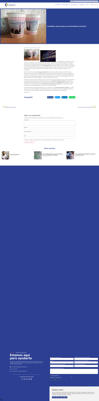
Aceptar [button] (54, 397)
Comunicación (81, 4)
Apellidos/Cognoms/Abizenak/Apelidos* (82, 357)
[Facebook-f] (22, 379)
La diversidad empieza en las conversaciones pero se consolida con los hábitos (53, 154)
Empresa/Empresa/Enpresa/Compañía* (57, 364)
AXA (46, 87)
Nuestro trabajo (65, 4)
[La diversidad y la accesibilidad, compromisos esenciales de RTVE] (70, 155)
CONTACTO (92, 4)
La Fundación (57, 4)
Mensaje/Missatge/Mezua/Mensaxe (57, 368)
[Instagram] (27, 379)
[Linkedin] (29, 379)
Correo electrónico (28, 131)
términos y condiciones (65, 377)
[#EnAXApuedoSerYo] (5, 155)
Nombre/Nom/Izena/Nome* (55, 357)
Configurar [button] (65, 397)
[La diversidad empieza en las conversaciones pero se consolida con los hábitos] (38, 155)
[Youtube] (31, 379)
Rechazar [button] (59, 397)
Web (25, 135)
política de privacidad (76, 377)
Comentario (26, 119)
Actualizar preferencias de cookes (2, 399)
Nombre (26, 127)
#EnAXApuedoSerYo (14, 154)
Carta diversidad (74, 4)
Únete (87, 4)
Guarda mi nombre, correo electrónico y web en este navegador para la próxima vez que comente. (44, 139)
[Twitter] (24, 379)
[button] (50, 97)
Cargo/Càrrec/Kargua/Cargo (79, 364)
